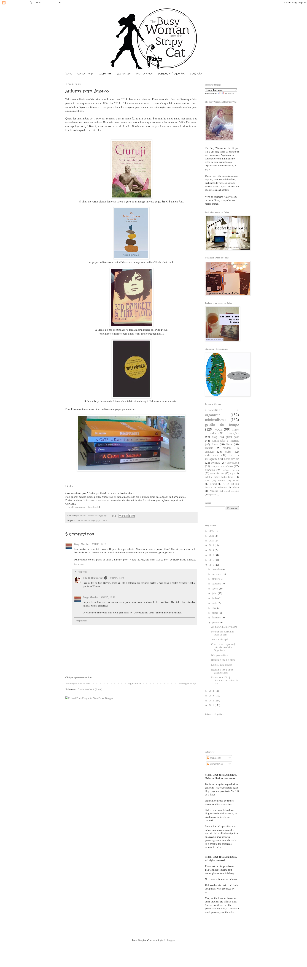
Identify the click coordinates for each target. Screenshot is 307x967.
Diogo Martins (81, 544)
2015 (212, 565)
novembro (217, 574)
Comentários (216, 763)
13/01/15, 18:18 (107, 597)
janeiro (216, 622)
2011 (212, 705)
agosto (215, 588)
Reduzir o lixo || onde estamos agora (222, 671)
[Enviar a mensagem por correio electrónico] (113, 515)
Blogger (171, 940)
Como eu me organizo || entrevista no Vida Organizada (223, 647)
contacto (196, 73)
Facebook (93, 507)
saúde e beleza (231, 470)
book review (231, 459)
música (235, 487)
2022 (212, 535)
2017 (212, 555)
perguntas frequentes (171, 73)
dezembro (217, 569)
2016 (212, 560)
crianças (210, 451)
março (215, 612)
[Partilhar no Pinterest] (133, 516)
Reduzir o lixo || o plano (223, 659)
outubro (216, 578)
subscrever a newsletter (96, 500)
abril (214, 608)
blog (214, 437)
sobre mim (105, 73)
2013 (212, 695)
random (227, 448)
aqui (145, 401)
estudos (221, 480)
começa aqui (85, 73)
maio (215, 603)
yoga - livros (101, 520)
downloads (124, 73)
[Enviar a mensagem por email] (120, 516)
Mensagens (215, 757)
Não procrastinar (219, 655)
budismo (221, 487)
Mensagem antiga (187, 683)
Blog (69, 507)
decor (215, 444)
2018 (212, 550)
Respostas (82, 571)
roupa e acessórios (222, 466)
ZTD (207, 480)
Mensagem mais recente (78, 683)
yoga (93, 520)
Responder (79, 564)
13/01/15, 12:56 (116, 577)
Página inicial (134, 683)
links (229, 444)
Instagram (79, 507)
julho (215, 593)
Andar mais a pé (219, 639)
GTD (226, 483)
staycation (212, 494)
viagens (214, 490)
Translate (229, 93)
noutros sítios (144, 73)
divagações (232, 433)
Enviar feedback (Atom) (90, 689)
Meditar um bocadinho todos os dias (222, 633)
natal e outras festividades (219, 477)
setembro (217, 583)
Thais (82, 99)
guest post (232, 437)
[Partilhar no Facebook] (130, 516)
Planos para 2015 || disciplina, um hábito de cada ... (224, 680)
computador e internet (225, 440)
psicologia (233, 462)
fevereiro (217, 617)
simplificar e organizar (222, 412)
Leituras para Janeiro (221, 664)
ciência (209, 448)
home (69, 73)
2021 (212, 540)
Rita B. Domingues (89, 515)
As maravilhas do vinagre (224, 626)
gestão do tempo (222, 424)
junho (215, 598)
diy (231, 473)
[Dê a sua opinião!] (123, 516)
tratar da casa (217, 473)
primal (213, 483)
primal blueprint (231, 490)
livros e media (83, 520)
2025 (212, 531)
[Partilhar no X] (127, 516)
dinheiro (210, 470)
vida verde (212, 455)
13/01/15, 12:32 (98, 544)
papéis (236, 480)
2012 (212, 700)
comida (215, 462)
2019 (212, 545)
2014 (212, 690)
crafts (228, 451)
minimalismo (215, 419)
